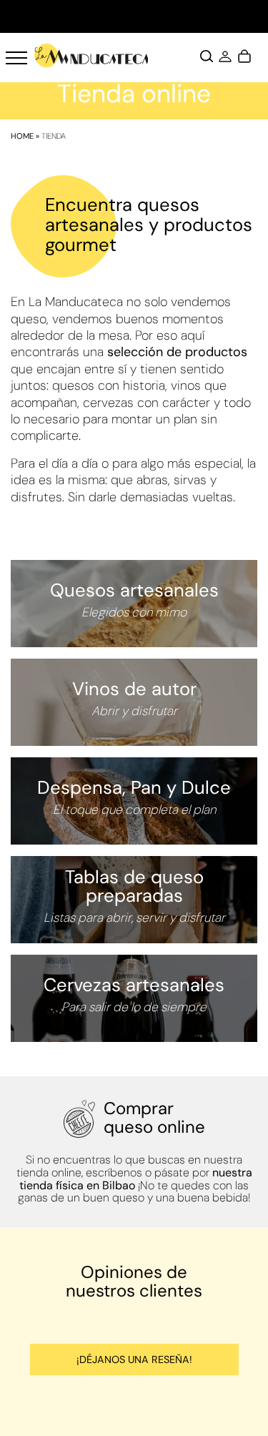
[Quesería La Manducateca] (91, 55)
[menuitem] (16, 58)
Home (22, 136)
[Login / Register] (225, 58)
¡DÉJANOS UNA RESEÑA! (134, 1359)
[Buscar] (206, 58)
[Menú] (16, 58)
